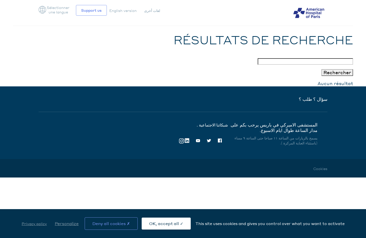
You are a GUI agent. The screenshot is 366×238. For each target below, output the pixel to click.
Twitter (209, 141)
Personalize (67, 223)
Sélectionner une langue (58, 9)
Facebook (220, 141)
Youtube (198, 141)
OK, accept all (164, 223)
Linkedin (187, 141)
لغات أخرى (152, 10)
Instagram (181, 140)
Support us (91, 10)
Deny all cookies (109, 223)
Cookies (320, 168)
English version (123, 10)
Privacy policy (34, 223)
